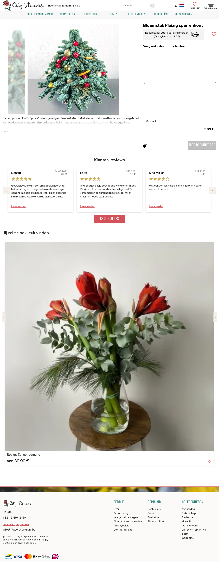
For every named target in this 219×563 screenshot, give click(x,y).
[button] (212, 190)
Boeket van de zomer (40, 14)
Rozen (114, 14)
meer (6, 131)
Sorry (185, 533)
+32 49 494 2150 (14, 517)
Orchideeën (160, 14)
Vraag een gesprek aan (16, 524)
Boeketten (90, 14)
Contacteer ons (123, 529)
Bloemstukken (156, 521)
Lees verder (18, 206)
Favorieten (195, 8)
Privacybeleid (122, 525)
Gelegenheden (137, 14)
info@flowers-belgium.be (19, 529)
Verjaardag (188, 509)
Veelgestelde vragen (126, 517)
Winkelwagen (210, 8)
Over (116, 509)
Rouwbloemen (183, 14)
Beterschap (189, 513)
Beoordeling (121, 513)
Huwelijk (187, 521)
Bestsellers (154, 509)
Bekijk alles (109, 219)
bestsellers (67, 14)
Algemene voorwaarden (128, 521)
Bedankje (187, 517)
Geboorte (188, 537)
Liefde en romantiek (194, 529)
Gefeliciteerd (190, 525)
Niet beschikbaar (202, 145)
